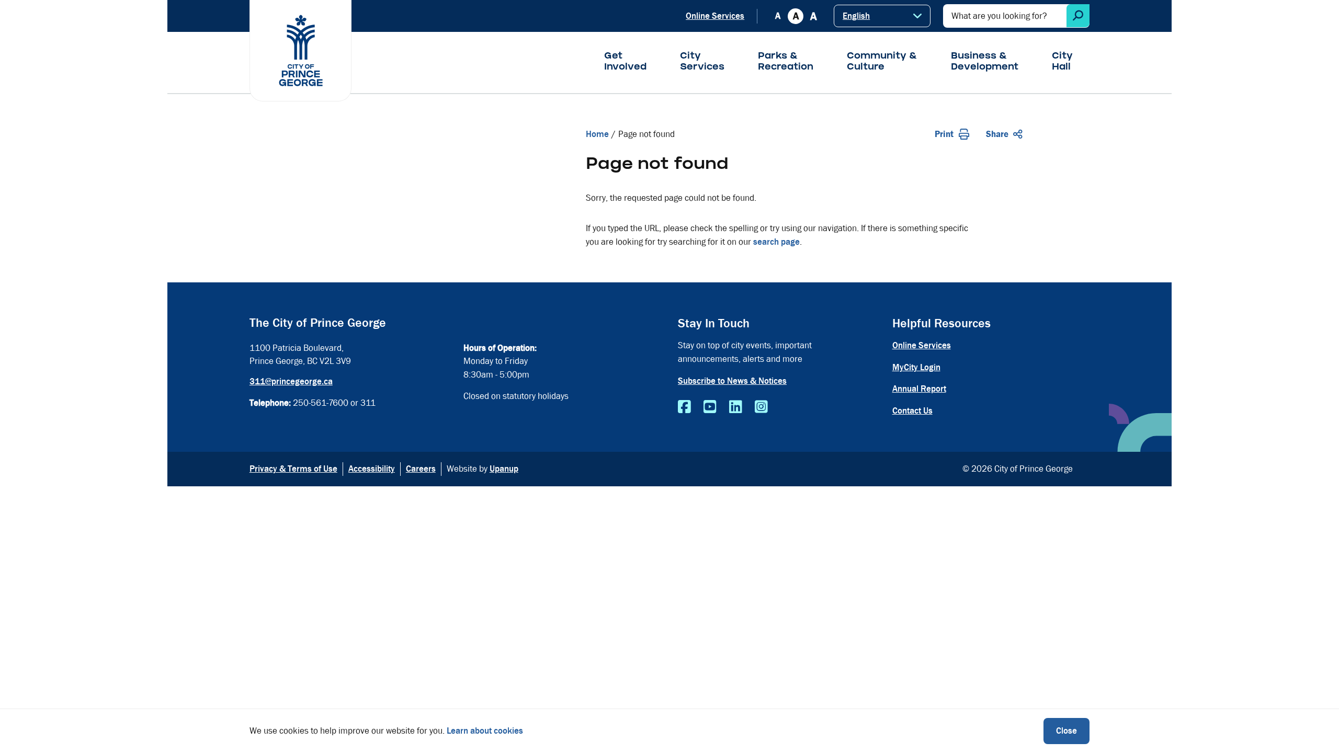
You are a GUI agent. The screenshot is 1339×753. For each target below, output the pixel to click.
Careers (421, 468)
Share (997, 134)
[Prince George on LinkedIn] (735, 407)
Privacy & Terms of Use (293, 468)
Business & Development (984, 62)
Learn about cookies (485, 730)
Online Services (715, 15)
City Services (702, 62)
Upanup (504, 468)
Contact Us (912, 410)
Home (597, 134)
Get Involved (625, 62)
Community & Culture (882, 62)
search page (776, 241)
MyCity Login (916, 367)
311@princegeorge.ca (291, 381)
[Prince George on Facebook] (684, 407)
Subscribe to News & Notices (732, 380)
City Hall (1062, 62)
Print (944, 134)
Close (1066, 730)
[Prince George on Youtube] (710, 407)
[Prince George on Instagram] (761, 407)
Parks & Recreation (785, 62)
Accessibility (371, 468)
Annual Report (919, 388)
